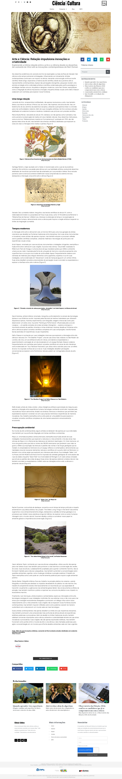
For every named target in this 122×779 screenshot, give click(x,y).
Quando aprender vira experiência (96, 82)
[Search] (108, 72)
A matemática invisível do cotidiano (96, 92)
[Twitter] (19, 740)
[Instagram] (18, 2)
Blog (73, 9)
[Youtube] (27, 2)
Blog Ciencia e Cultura (22, 641)
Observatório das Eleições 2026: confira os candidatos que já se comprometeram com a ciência (95, 88)
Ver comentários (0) (45, 658)
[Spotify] (30, 2)
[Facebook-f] (16, 2)
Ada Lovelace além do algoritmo (95, 84)
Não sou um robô (83, 745)
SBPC (81, 9)
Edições (52, 9)
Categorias (62, 9)
